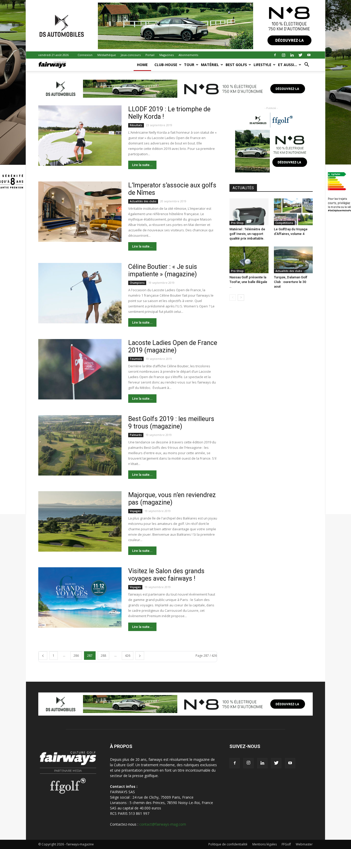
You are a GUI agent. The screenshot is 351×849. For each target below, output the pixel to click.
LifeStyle (262, 64)
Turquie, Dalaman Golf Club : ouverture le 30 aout (290, 281)
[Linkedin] (292, 55)
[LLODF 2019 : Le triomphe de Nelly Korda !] (80, 135)
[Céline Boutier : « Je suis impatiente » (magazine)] (80, 293)
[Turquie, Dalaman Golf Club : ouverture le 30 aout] (293, 260)
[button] (306, 65)
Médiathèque (106, 55)
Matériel (210, 64)
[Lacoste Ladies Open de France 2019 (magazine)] (80, 369)
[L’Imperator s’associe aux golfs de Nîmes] (80, 211)
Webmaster (304, 844)
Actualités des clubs (143, 201)
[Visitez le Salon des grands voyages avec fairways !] (80, 597)
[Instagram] (283, 55)
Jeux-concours (131, 55)
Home (142, 64)
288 (103, 655)
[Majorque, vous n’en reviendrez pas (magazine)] (80, 521)
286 (76, 655)
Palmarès (136, 435)
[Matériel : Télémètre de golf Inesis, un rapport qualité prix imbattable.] (249, 211)
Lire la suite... (142, 165)
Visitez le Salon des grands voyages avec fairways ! (166, 574)
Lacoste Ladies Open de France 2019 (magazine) (172, 346)
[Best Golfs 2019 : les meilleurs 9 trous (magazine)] (80, 445)
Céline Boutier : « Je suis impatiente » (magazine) (162, 270)
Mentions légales (264, 844)
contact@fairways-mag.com (162, 824)
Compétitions (284, 223)
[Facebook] (275, 55)
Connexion (85, 55)
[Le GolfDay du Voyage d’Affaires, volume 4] (293, 211)
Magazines (166, 55)
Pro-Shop (237, 223)
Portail (149, 55)
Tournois (136, 359)
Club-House (165, 64)
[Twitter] (300, 55)
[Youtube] (309, 55)
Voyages (135, 511)
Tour (189, 64)
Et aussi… (287, 64)
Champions (137, 283)
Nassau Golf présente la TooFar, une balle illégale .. (248, 281)
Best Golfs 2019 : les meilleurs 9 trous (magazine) (171, 422)
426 (127, 655)
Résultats (136, 125)
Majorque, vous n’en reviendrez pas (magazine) (172, 498)
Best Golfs (236, 64)
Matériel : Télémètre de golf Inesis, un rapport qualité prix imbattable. (247, 233)
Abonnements (188, 55)
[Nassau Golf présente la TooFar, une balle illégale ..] (249, 260)
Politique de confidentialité (227, 844)
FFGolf (286, 844)
